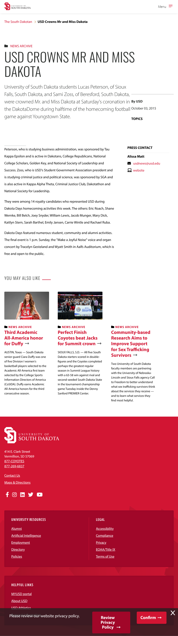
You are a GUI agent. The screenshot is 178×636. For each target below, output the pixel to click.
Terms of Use (105, 556)
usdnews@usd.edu (146, 163)
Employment (20, 542)
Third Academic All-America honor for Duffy (23, 338)
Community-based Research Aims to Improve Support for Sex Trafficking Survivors (130, 343)
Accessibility (105, 529)
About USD (19, 601)
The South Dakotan (18, 22)
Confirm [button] (148, 617)
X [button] (172, 613)
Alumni (16, 529)
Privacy (101, 542)
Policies (16, 556)
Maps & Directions (17, 482)
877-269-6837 (14, 466)
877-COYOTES (14, 461)
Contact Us (12, 475)
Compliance (104, 535)
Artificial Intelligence (26, 535)
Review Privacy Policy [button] (108, 622)
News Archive (21, 46)
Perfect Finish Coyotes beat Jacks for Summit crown (77, 338)
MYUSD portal (21, 594)
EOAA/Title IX (105, 549)
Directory (18, 549)
